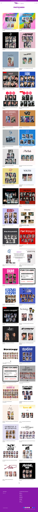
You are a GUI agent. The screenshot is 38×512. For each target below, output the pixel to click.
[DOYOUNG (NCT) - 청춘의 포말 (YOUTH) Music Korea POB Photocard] (27, 176)
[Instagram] (18, 260)
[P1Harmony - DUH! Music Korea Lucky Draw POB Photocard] (11, 276)
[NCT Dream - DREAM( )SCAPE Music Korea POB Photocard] (11, 196)
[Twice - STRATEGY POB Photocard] (11, 354)
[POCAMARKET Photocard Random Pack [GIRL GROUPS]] (27, 276)
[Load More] (19, 483)
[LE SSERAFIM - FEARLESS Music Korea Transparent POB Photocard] (27, 393)
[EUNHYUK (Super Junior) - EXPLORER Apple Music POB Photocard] (27, 334)
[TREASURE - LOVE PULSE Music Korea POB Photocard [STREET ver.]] (27, 196)
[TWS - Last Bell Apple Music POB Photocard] (27, 354)
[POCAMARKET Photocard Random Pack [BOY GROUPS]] (11, 373)
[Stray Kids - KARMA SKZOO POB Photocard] (27, 80)
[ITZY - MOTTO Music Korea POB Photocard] (27, 40)
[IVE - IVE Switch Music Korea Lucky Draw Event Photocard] (11, 451)
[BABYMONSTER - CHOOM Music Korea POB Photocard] (11, 40)
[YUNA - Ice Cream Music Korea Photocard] (11, 118)
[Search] (35, 3)
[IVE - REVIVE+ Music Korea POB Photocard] (11, 216)
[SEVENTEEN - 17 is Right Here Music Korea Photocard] (27, 137)
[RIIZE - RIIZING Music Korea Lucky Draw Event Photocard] (27, 471)
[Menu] (1, 3)
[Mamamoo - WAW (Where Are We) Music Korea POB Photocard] (11, 413)
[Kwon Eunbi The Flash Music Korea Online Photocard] (27, 157)
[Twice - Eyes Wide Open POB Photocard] (27, 373)
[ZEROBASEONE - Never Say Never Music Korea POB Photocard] (27, 295)
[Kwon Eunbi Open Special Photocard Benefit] (11, 157)
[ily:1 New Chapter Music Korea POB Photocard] (11, 176)
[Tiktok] (19, 260)
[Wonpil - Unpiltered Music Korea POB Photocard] (11, 60)
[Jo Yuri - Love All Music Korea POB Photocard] (27, 413)
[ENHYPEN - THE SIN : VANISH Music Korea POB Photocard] (11, 236)
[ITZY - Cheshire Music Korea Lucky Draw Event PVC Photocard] (27, 432)
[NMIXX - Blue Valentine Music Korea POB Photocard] (11, 256)
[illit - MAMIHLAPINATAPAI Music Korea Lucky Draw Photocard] (27, 21)
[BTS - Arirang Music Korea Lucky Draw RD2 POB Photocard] (11, 99)
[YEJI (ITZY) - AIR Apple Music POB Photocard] (11, 334)
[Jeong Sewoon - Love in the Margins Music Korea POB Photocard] (27, 60)
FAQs (19, 259)
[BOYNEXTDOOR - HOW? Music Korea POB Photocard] (27, 451)
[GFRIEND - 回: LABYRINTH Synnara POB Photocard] (11, 432)
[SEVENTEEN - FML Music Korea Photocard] (11, 137)
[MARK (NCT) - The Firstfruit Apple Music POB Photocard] (27, 315)
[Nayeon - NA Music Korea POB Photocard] (11, 471)
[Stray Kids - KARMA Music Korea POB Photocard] (11, 295)
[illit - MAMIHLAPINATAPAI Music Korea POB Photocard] (11, 21)
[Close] (26, 250)
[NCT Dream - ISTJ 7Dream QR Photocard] (27, 118)
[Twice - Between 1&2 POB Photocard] (11, 393)
